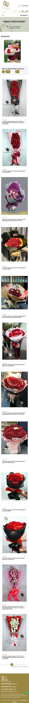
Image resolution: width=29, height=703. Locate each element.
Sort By (7, 71)
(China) (8, 689)
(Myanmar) (9, 684)
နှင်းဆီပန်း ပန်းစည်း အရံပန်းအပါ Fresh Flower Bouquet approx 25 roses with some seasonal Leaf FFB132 (13, 657)
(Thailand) (8, 686)
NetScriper (14, 701)
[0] (20, 11)
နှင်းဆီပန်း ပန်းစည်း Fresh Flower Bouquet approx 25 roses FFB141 (14, 171)
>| (23, 664)
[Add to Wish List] (24, 120)
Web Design (24, 700)
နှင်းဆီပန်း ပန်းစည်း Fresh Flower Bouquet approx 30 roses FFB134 (14, 510)
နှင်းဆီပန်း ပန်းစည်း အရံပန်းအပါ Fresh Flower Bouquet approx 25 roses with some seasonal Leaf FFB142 (13, 123)
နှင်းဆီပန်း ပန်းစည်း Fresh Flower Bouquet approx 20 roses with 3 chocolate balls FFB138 (14, 317)
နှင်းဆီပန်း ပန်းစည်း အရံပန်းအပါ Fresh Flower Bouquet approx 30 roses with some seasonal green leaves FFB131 (13, 608)
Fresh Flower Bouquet (14, 28)
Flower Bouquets (16, 26)
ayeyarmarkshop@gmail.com (9, 691)
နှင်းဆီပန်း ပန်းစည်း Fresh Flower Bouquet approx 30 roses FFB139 (14, 268)
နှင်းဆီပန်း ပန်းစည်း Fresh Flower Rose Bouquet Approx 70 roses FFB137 (13, 365)
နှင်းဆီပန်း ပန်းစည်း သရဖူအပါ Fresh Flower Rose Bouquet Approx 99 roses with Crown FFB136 (13, 413)
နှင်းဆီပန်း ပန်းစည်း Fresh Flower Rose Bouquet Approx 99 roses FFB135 (13, 462)
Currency (24, 15)
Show (17, 71)
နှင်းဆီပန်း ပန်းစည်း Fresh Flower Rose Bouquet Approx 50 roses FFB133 (13, 559)
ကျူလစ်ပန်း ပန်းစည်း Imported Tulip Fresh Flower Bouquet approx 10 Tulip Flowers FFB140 (14, 220)
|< (2, 664)
